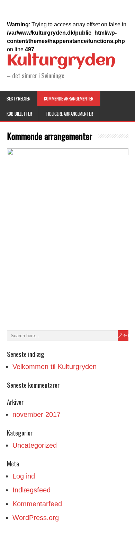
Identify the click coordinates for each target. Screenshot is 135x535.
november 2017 (36, 414)
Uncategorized (34, 445)
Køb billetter (19, 113)
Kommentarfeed (37, 504)
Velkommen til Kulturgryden (54, 366)
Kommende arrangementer (68, 98)
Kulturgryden (61, 61)
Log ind (23, 476)
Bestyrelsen (18, 98)
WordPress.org (35, 517)
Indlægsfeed (31, 490)
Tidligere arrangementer (69, 113)
